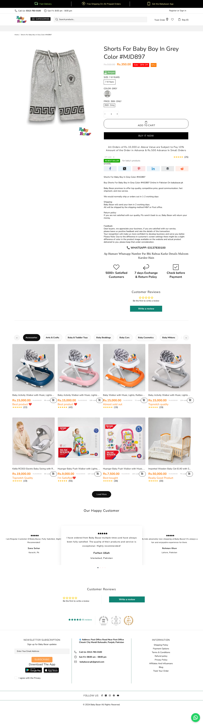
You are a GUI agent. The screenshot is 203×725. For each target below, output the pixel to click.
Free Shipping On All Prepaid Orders (104, 4)
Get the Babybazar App (162, 4)
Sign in (183, 10)
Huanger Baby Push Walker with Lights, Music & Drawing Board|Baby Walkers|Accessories (79, 468)
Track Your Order (161, 671)
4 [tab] (105, 567)
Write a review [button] (146, 308)
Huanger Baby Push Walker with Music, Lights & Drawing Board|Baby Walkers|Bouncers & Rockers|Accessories (124, 468)
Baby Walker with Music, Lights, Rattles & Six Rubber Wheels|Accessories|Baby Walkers (124, 395)
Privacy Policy (161, 660)
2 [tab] (100, 567)
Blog (161, 667)
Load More (102, 494)
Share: (107, 164)
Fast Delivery (46, 4)
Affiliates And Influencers (161, 663)
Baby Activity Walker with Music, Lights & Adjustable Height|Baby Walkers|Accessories (169, 395)
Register (173, 10)
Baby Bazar (21, 19)
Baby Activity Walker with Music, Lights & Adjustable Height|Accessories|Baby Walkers (33, 395)
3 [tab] (102, 567)
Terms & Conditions (161, 652)
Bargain (111, 72)
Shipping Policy (161, 645)
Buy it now (146, 135)
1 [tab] (97, 567)
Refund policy (161, 656)
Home (17, 35)
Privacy (37, 678)
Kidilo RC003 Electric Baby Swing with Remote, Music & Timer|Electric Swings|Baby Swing (33, 468)
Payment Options (161, 648)
